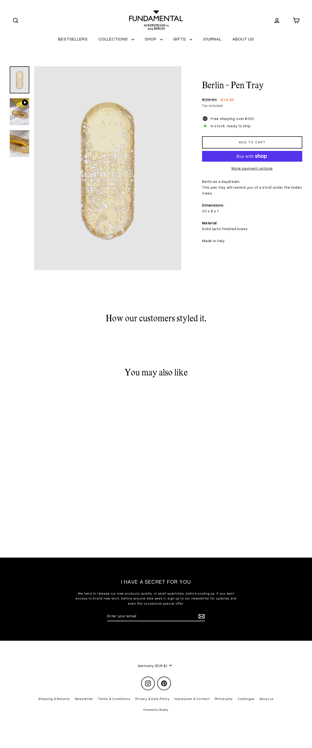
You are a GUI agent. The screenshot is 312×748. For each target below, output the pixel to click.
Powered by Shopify (156, 709)
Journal (212, 38)
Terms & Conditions (114, 699)
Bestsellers (73, 38)
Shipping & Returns (54, 699)
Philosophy (224, 699)
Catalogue (246, 699)
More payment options (252, 168)
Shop (151, 38)
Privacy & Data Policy (152, 699)
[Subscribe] (201, 616)
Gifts (180, 38)
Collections (113, 38)
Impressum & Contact (192, 699)
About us (243, 38)
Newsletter (84, 699)
